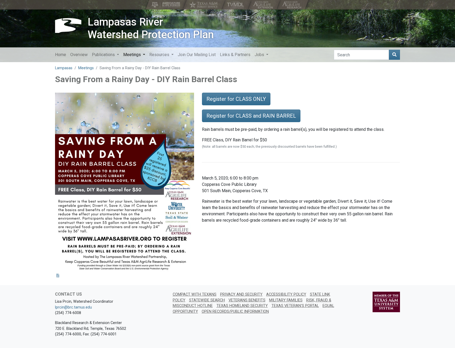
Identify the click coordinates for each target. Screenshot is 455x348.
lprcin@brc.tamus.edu (73, 307)
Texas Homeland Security (242, 306)
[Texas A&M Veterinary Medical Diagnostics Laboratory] (236, 4)
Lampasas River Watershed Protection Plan (151, 28)
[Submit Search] (394, 55)
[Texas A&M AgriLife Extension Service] (263, 4)
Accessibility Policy (286, 294)
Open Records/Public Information (235, 311)
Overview (79, 54)
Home (60, 54)
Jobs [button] (260, 54)
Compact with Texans (194, 294)
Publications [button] (104, 54)
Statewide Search (207, 300)
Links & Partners (235, 54)
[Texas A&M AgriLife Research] (292, 4)
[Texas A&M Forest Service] (204, 4)
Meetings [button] (132, 54)
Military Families (286, 300)
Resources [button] (159, 54)
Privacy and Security (241, 294)
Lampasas (63, 68)
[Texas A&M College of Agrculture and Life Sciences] (166, 4)
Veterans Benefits (247, 300)
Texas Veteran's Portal (295, 306)
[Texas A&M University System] (386, 302)
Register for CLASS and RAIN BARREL (251, 116)
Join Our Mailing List (197, 54)
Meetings (86, 68)
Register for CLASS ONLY (236, 99)
